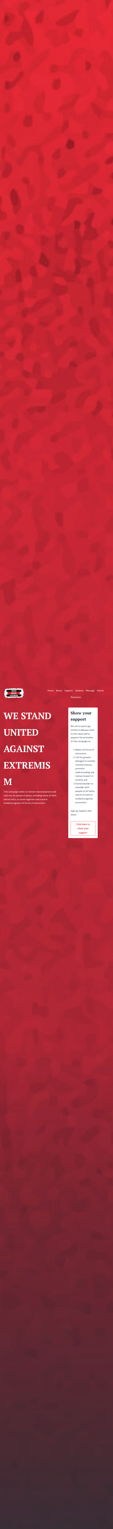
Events (100, 690)
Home (51, 690)
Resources (76, 697)
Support (69, 690)
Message (90, 690)
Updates (79, 690)
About (59, 690)
